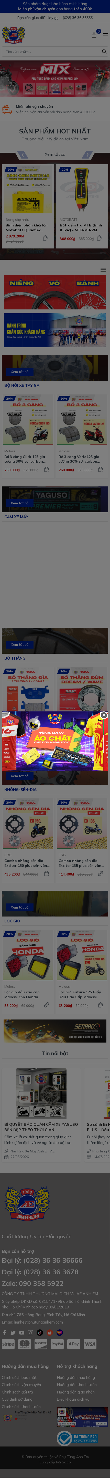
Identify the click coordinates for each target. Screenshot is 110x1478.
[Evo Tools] (55, 741)
